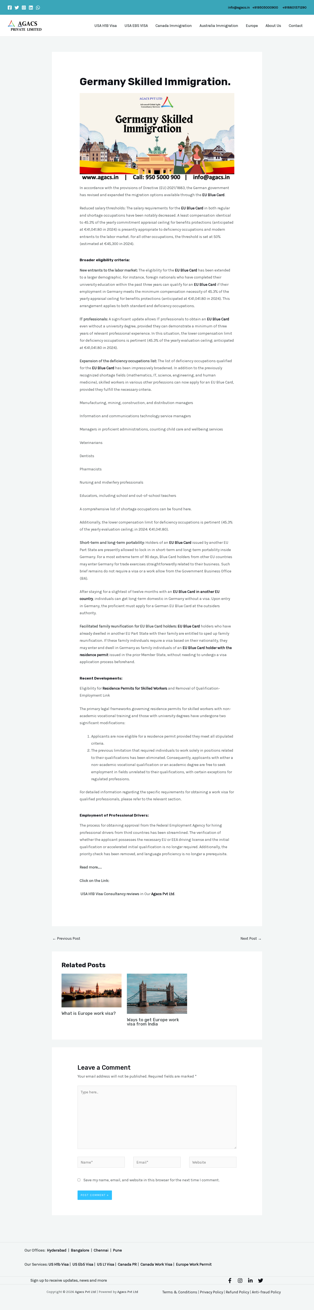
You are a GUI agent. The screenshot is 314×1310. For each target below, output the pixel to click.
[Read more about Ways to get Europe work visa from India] (157, 993)
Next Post (251, 938)
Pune (117, 1250)
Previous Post (66, 938)
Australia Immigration (219, 25)
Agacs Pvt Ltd (85, 1292)
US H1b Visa (58, 1264)
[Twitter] (17, 7)
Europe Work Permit (194, 1264)
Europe (252, 25)
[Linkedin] (31, 7)
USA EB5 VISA (136, 25)
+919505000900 (265, 7)
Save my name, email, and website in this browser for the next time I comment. (151, 1180)
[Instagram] (24, 7)
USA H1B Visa (105, 25)
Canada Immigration (174, 25)
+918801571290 (294, 7)
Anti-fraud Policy (266, 1292)
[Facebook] (9, 7)
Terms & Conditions (179, 1292)
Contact (296, 25)
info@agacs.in (239, 7)
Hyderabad (56, 1250)
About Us (273, 25)
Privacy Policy (211, 1292)
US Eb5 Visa (82, 1264)
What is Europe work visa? (89, 1013)
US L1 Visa (105, 1264)
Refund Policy (237, 1292)
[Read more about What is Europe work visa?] (92, 990)
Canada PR (127, 1264)
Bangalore (80, 1250)
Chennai (101, 1250)
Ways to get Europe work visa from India (153, 1022)
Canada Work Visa (156, 1264)
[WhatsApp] (38, 7)
